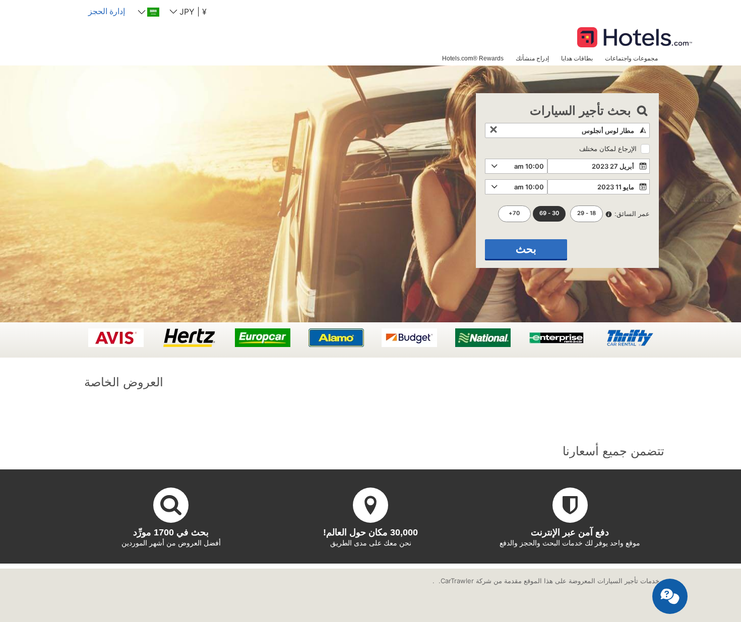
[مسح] (493, 130)
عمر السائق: (632, 214)
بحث (526, 249)
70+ (514, 213)
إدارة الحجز (106, 11)
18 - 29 (586, 213)
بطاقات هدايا (577, 58)
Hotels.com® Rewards (473, 58)
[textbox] (567, 130)
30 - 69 (549, 213)
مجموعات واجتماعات (631, 58)
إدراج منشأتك (532, 58)
